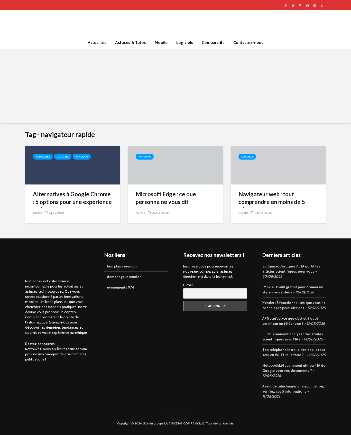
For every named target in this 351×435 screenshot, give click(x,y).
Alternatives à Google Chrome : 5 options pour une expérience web (72, 202)
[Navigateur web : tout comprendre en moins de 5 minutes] (278, 164)
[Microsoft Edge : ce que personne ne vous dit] (175, 164)
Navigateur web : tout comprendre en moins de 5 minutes (271, 202)
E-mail (188, 285)
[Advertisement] (175, 87)
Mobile (161, 42)
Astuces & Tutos (130, 42)
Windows (82, 156)
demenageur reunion (124, 276)
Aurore (37, 213)
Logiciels (184, 42)
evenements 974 (120, 287)
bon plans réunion (122, 266)
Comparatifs (213, 42)
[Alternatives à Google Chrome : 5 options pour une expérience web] (72, 164)
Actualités (97, 42)
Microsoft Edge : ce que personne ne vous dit (166, 198)
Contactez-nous (248, 42)
